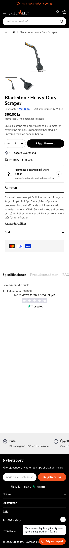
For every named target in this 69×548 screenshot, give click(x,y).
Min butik (24, 109)
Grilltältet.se (39, 197)
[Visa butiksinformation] (58, 174)
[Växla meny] (5, 12)
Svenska (8, 531)
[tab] (14, 276)
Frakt (21, 118)
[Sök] (62, 21)
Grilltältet (17, 541)
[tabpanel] (34, 288)
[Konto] (58, 12)
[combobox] (34, 21)
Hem (5, 32)
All (13, 32)
